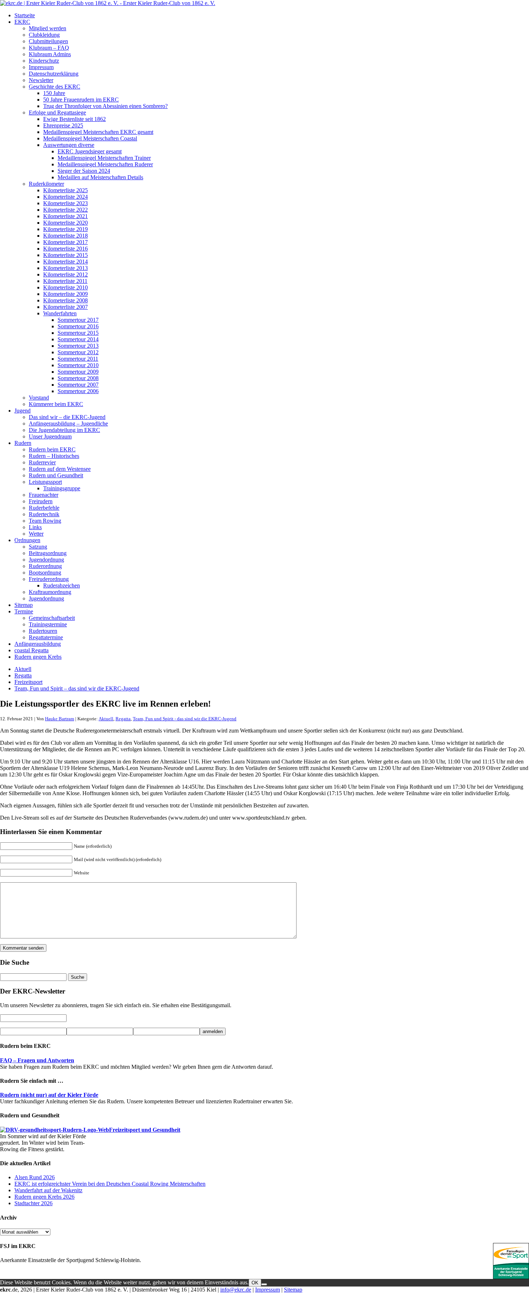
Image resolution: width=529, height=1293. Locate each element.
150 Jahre (54, 93)
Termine (23, 611)
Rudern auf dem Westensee (60, 469)
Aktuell (22, 669)
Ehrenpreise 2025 (63, 125)
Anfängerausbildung (37, 644)
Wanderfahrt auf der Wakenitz (48, 1190)
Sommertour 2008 (78, 378)
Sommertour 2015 (78, 333)
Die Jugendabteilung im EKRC (64, 430)
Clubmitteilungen (48, 41)
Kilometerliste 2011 (65, 281)
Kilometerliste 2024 (65, 197)
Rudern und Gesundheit (56, 475)
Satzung (38, 547)
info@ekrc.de (235, 1290)
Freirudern (41, 501)
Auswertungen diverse (68, 145)
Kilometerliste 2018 (65, 236)
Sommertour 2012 (78, 352)
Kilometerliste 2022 (65, 210)
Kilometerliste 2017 (65, 242)
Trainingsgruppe (61, 488)
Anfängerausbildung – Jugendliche (68, 423)
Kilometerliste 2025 (65, 190)
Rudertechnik (44, 514)
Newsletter (41, 80)
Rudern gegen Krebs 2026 (44, 1197)
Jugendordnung (46, 560)
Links (35, 527)
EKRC (22, 22)
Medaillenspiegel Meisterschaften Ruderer (105, 164)
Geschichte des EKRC (54, 87)
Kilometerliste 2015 (65, 255)
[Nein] (264, 1284)
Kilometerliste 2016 (65, 248)
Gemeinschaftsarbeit (52, 618)
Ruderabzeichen (61, 585)
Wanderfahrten (60, 313)
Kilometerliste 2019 (65, 229)
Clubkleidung (44, 35)
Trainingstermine (48, 624)
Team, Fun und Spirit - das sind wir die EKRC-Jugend (184, 718)
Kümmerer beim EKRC (56, 404)
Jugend (22, 410)
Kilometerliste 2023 (65, 203)
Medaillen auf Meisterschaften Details (100, 177)
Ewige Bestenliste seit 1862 (74, 119)
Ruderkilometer (46, 184)
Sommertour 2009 (78, 372)
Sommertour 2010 (78, 365)
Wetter (36, 534)
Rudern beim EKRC (52, 449)
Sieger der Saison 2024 (84, 171)
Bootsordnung (45, 572)
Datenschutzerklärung (53, 74)
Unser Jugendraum (50, 436)
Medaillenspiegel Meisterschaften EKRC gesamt (98, 132)
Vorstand (39, 398)
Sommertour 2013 (78, 346)
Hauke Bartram (59, 718)
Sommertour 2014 (78, 339)
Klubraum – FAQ (49, 48)
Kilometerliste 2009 (65, 294)
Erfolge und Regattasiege (57, 112)
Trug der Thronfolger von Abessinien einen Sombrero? (105, 106)
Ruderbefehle (44, 508)
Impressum (41, 67)
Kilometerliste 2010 (65, 287)
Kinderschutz (44, 61)
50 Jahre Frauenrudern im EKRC (81, 99)
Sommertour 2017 (78, 320)
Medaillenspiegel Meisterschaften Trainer (104, 158)
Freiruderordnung (49, 579)
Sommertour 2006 (78, 391)
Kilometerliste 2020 (65, 223)
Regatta (23, 675)
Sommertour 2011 (78, 359)
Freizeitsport (28, 682)
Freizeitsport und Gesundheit (144, 1130)
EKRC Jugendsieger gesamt (90, 151)
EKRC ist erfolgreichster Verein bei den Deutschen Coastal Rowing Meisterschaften (109, 1184)
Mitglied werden (47, 28)
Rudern (22, 443)
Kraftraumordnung (50, 592)
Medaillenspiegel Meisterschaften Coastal (90, 138)
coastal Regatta (31, 650)
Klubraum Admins (50, 54)
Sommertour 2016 (78, 326)
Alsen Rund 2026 (34, 1177)
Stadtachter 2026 (33, 1203)
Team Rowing (45, 521)
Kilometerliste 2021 (65, 216)
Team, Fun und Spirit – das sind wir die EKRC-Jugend (76, 688)
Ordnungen (27, 540)
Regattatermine (46, 637)
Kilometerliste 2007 (65, 307)
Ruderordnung (45, 566)
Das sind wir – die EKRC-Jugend (67, 417)
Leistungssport (45, 482)
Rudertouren (43, 631)
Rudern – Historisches (54, 456)
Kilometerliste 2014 (65, 261)
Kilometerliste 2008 (65, 300)
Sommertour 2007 (78, 385)
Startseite (24, 15)
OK (255, 1282)
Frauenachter (43, 495)
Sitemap (23, 605)
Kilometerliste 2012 (65, 274)
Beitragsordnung (48, 553)
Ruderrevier (42, 462)
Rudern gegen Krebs (38, 657)
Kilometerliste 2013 (65, 268)
